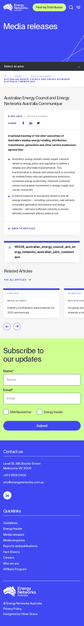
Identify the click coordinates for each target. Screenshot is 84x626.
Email (8, 390)
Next (17, 326)
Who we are (11, 563)
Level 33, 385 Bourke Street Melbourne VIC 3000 (22, 466)
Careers (8, 557)
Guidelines (10, 523)
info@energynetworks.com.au (23, 482)
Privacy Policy (12, 608)
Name (8, 371)
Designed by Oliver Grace (20, 614)
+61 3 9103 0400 (14, 475)
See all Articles (15, 280)
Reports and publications (20, 546)
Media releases (41, 76)
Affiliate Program (15, 569)
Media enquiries (14, 540)
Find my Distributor (49, 7)
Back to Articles (23, 229)
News (19, 76)
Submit (42, 426)
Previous (7, 326)
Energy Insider (12, 528)
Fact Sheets (11, 552)
